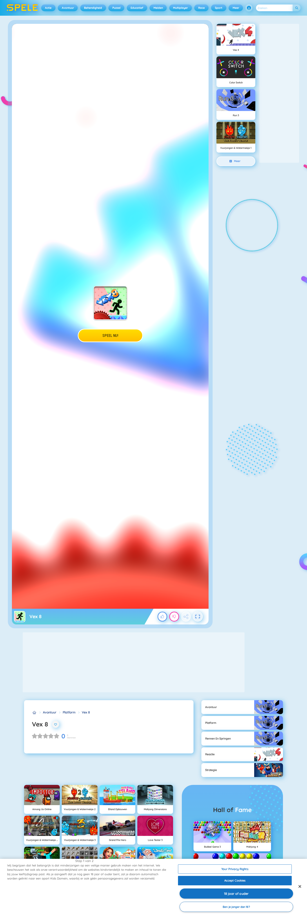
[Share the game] (186, 617)
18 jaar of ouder (236, 894)
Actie (48, 7)
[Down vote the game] (174, 617)
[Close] (300, 886)
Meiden (158, 7)
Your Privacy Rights (234, 869)
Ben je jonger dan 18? (236, 906)
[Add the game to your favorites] (55, 724)
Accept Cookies (235, 880)
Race (201, 7)
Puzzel (116, 7)
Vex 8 (86, 712)
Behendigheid (93, 7)
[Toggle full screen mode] (198, 617)
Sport (218, 7)
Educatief (137, 7)
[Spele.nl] (34, 712)
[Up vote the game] (162, 617)
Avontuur (68, 7)
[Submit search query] (296, 7)
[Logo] (22, 8)
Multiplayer (180, 7)
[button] (249, 7)
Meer (236, 7)
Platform (69, 712)
